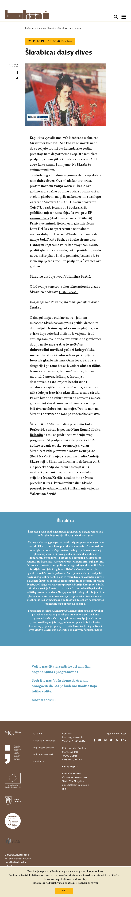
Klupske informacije (44, 740)
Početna (29, 28)
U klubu (40, 28)
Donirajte (38, 761)
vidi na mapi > (70, 766)
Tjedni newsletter (116, 733)
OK (64, 890)
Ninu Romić (80, 429)
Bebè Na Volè (40, 456)
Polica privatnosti (43, 754)
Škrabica (51, 28)
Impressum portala (43, 747)
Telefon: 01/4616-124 (73, 741)
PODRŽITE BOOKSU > (44, 700)
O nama (37, 733)
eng (123, 740)
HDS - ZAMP (68, 292)
